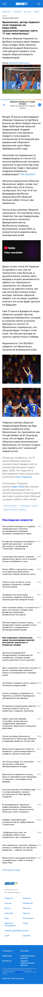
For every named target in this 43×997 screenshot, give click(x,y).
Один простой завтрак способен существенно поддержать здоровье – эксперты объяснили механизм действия (19, 723)
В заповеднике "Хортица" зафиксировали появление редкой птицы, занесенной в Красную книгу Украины (18, 808)
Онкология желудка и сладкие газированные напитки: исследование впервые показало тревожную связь (18, 530)
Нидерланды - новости (29, 506)
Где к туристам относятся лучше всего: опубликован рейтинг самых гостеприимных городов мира (19, 671)
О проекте (7, 951)
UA (38, 4)
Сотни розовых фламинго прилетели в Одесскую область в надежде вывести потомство (19, 738)
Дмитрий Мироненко (19, 63)
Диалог (4, 15)
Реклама (24, 951)
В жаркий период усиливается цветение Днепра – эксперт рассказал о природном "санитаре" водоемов (19, 545)
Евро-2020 (18, 486)
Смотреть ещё (11, 870)
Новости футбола (10, 506)
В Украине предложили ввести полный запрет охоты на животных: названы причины (19, 708)
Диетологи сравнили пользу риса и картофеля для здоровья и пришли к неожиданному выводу (19, 778)
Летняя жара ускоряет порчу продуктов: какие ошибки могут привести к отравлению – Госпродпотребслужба (19, 626)
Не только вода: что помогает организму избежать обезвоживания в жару (18, 764)
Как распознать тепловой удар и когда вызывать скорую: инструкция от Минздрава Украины (19, 793)
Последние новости (17, 520)
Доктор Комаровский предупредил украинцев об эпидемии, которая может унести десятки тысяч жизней (18, 656)
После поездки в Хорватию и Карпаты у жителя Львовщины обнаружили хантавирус (18, 695)
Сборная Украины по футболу (15, 509)
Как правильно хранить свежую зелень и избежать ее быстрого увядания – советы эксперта (19, 847)
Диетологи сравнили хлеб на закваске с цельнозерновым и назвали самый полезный (18, 751)
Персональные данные (27, 957)
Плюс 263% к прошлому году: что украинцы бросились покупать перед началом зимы (19, 571)
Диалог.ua (19, 972)
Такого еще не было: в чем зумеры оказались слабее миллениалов (16, 584)
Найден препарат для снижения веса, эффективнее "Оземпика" (18, 822)
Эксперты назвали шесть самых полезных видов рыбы (19, 684)
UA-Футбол (27, 174)
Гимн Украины (23, 477)
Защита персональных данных (27, 963)
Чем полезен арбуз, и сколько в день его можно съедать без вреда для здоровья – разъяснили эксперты (19, 611)
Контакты (6, 961)
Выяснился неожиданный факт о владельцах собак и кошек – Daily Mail (19, 860)
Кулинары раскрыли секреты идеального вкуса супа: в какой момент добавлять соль (19, 558)
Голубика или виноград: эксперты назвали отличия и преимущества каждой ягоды (18, 597)
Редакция (7, 956)
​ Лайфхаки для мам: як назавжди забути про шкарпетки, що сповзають (16, 834)
